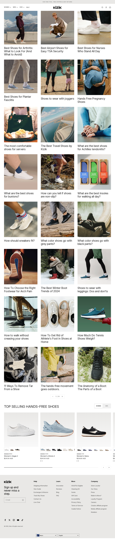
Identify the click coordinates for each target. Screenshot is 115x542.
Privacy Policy (76, 502)
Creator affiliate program (99, 505)
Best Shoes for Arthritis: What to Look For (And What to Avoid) (18, 51)
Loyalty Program (96, 499)
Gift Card (74, 495)
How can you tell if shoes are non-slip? (56, 195)
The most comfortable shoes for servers (17, 147)
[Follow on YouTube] (18, 520)
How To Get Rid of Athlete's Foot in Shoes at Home (56, 339)
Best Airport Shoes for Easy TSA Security (54, 49)
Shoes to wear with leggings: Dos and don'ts (93, 289)
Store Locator (95, 486)
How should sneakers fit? (19, 240)
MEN (14, 7)
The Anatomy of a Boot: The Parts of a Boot (92, 387)
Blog (57, 492)
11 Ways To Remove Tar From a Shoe (18, 387)
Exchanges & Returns (41, 492)
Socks (73, 492)
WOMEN (6, 7)
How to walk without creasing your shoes (16, 337)
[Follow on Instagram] (14, 520)
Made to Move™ (96, 495)
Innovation (59, 486)
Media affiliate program (99, 509)
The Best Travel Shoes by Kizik (56, 147)
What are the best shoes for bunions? (19, 195)
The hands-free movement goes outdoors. (57, 387)
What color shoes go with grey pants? (56, 242)
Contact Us (37, 499)
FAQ (57, 495)
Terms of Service (77, 505)
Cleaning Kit (75, 489)
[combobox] (46, 535)
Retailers (94, 512)
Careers (93, 502)
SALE (27, 7)
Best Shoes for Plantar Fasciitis (17, 98)
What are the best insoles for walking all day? (93, 195)
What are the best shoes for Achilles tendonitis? (92, 147)
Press (93, 492)
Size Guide (37, 489)
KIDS (21, 7)
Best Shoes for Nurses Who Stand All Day (91, 49)
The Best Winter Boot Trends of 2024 (54, 289)
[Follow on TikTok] (22, 520)
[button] (6, 449)
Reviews (59, 489)
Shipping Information (41, 486)
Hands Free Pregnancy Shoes (91, 100)
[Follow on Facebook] (5, 520)
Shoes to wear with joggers (57, 98)
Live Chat (37, 502)
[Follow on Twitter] (9, 520)
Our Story (94, 489)
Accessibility (75, 499)
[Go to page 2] (62, 396)
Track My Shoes (39, 495)
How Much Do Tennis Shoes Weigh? (91, 337)
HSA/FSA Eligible (77, 486)
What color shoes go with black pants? (93, 242)
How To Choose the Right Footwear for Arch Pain (19, 289)
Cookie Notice (76, 509)
